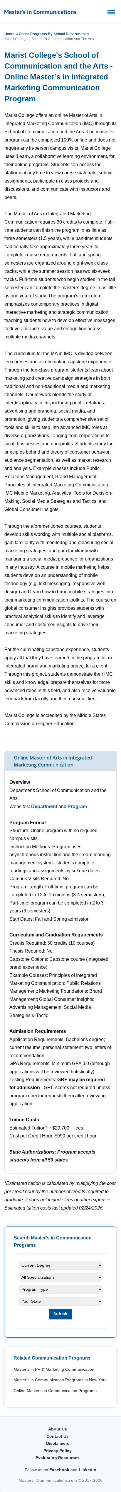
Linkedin (87, 1469)
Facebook (59, 1469)
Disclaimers (57, 1443)
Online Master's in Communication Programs (55, 1390)
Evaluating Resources (58, 1457)
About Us (57, 1429)
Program (77, 806)
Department (44, 806)
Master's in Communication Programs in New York (60, 1379)
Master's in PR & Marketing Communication (54, 1369)
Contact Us (57, 1436)
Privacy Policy (57, 1450)
